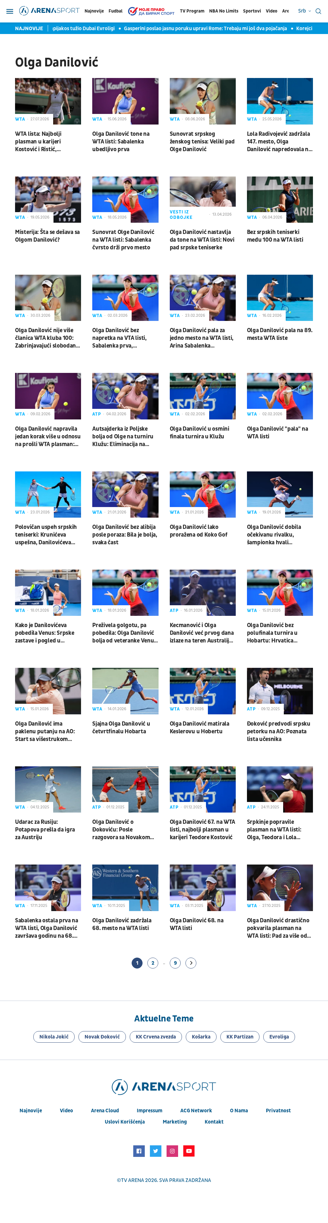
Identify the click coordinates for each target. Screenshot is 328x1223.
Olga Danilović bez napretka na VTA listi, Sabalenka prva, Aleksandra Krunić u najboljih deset (119, 338)
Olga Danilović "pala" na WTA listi (277, 432)
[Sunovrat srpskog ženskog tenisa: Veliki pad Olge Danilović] (203, 101)
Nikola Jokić (54, 1037)
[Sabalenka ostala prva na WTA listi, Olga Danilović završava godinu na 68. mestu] (48, 888)
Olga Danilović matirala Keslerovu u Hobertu (199, 727)
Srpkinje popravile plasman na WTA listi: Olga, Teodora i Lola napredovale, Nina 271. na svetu (279, 829)
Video (271, 11)
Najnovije (94, 11)
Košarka (201, 1037)
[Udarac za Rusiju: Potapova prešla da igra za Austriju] (48, 789)
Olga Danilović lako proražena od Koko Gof (198, 530)
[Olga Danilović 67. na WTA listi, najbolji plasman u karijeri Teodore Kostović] (203, 789)
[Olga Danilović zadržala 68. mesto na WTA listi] (125, 888)
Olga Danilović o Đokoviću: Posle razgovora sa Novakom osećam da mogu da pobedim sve (121, 829)
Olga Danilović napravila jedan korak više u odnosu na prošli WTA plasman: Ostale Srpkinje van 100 (48, 436)
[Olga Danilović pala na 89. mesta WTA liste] (280, 298)
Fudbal (115, 11)
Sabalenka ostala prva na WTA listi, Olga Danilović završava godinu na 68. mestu (46, 928)
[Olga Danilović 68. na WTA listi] (203, 888)
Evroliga (279, 1037)
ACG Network (196, 1110)
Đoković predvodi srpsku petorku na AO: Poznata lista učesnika (278, 731)
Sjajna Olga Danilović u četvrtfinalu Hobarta (121, 727)
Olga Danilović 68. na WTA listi (197, 924)
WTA (20, 119)
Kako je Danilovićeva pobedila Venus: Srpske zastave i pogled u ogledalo (44, 633)
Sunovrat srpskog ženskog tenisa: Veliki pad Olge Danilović (202, 141)
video (66, 1110)
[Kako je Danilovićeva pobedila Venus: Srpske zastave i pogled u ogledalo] (48, 593)
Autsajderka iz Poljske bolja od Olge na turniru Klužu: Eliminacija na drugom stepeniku (122, 436)
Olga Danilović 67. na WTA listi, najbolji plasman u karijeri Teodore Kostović (202, 829)
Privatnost (278, 1110)
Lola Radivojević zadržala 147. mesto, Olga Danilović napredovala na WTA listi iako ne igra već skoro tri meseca (279, 141)
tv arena (132, 1180)
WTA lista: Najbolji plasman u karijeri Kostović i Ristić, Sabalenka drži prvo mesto (40, 141)
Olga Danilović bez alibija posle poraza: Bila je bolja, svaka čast (124, 534)
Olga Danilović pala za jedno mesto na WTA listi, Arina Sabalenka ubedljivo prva (202, 338)
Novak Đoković (102, 1037)
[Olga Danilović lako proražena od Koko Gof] (203, 494)
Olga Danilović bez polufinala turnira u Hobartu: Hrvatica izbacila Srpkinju (272, 633)
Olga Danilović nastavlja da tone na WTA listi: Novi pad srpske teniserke (202, 239)
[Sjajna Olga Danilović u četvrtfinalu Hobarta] (125, 691)
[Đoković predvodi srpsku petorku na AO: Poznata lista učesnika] (280, 691)
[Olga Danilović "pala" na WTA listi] (280, 396)
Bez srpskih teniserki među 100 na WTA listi (275, 236)
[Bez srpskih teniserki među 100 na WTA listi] (280, 200)
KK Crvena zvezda (156, 1037)
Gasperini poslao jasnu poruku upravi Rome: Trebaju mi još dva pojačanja (197, 28)
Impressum (149, 1110)
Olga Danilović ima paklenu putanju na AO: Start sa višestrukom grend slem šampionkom (46, 731)
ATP (96, 414)
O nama (239, 1110)
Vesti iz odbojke (181, 214)
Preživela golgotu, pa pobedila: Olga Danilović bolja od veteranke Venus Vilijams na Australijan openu (124, 633)
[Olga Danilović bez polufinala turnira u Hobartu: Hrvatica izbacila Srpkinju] (280, 593)
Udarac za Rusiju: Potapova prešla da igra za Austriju (45, 829)
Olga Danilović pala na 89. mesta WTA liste (280, 334)
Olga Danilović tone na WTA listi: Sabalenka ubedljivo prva (120, 141)
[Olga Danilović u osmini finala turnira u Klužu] (203, 396)
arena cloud (105, 1110)
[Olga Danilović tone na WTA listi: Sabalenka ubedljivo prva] (125, 101)
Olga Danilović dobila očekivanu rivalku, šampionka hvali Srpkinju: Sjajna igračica (277, 535)
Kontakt (214, 1122)
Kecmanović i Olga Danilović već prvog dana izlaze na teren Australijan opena (202, 633)
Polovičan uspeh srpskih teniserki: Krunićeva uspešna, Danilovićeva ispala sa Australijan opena (46, 535)
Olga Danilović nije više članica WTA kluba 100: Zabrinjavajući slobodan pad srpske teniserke (45, 338)
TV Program (192, 11)
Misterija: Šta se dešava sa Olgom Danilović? (47, 236)
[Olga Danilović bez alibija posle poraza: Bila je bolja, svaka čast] (125, 494)
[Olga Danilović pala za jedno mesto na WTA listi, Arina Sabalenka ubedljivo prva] (203, 298)
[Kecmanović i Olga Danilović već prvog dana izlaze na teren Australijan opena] (203, 593)
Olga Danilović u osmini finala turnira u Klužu (199, 432)
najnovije (31, 1110)
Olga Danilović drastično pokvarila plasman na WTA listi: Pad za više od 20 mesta (278, 928)
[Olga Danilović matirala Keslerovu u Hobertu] (203, 691)
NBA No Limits (223, 11)
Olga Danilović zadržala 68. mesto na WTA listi (121, 924)
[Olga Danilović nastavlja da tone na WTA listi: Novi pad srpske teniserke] (203, 200)
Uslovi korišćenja (125, 1122)
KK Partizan (239, 1037)
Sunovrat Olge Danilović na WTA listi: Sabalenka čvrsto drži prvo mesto (123, 239)
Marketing (175, 1122)
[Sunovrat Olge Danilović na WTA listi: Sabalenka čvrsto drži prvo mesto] (125, 200)
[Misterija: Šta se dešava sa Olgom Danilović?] (48, 200)
